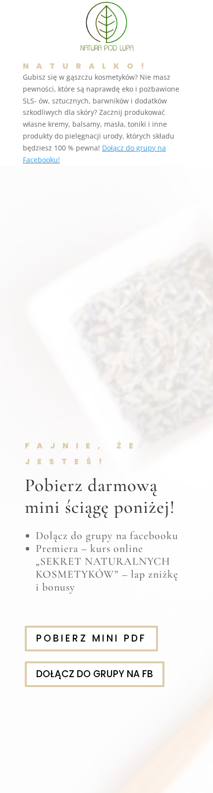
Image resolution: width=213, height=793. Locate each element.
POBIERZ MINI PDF (91, 638)
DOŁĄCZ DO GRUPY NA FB (94, 674)
